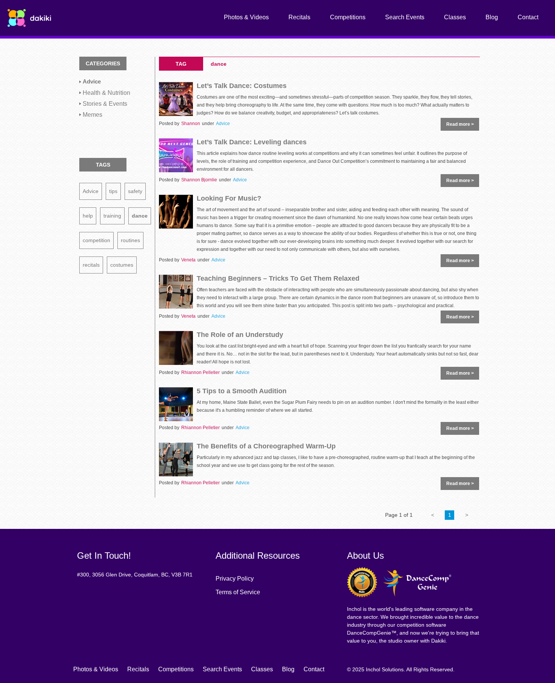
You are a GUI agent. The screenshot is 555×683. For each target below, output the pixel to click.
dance (140, 216)
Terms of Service (238, 592)
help (88, 216)
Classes (455, 17)
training (112, 216)
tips (113, 191)
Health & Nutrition (106, 93)
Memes (92, 114)
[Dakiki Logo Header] (29, 17)
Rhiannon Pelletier (200, 372)
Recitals (299, 17)
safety (135, 191)
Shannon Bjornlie (199, 179)
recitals (91, 265)
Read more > (460, 124)
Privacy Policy (235, 578)
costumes (121, 265)
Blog (492, 17)
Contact (528, 17)
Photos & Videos (246, 17)
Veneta (188, 260)
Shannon (190, 123)
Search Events (404, 17)
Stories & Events (105, 103)
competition (96, 240)
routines (130, 240)
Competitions (347, 17)
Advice (92, 82)
